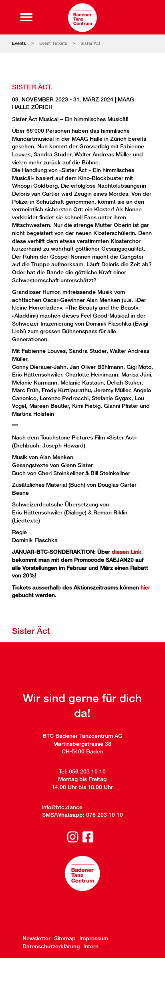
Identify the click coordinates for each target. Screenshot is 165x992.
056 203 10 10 (87, 771)
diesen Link (126, 551)
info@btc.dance (62, 807)
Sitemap (65, 938)
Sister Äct (90, 43)
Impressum (93, 938)
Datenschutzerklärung (51, 946)
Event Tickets (53, 43)
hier (145, 587)
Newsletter (36, 938)
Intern (91, 946)
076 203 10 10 (104, 814)
